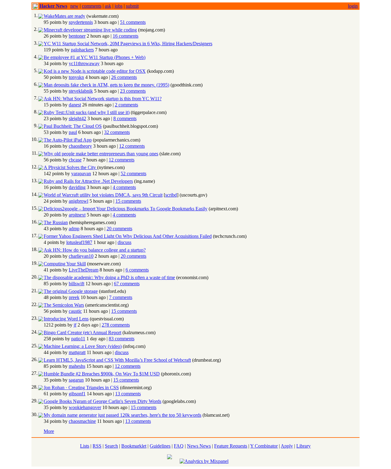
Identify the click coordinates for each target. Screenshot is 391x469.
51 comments (133, 22)
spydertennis (81, 22)
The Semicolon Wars (64, 305)
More (49, 431)
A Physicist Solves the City (70, 167)
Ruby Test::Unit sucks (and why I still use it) (87, 112)
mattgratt (77, 352)
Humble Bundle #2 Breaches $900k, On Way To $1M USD (102, 373)
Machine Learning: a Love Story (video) (83, 346)
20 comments (119, 228)
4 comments (124, 187)
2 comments (126, 104)
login (353, 6)
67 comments (127, 283)
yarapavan (81, 173)
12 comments (132, 146)
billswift (76, 283)
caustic (75, 311)
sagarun (76, 379)
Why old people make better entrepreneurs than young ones (101, 153)
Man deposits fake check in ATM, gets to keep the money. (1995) (106, 84)
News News (199, 446)
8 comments (125, 118)
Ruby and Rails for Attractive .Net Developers (88, 181)
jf (75, 324)
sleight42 (77, 118)
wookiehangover (85, 407)
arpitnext (77, 214)
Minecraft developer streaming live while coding (90, 29)
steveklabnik (81, 91)
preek (74, 297)
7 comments (120, 297)
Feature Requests (230, 446)
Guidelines (160, 446)
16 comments (125, 36)
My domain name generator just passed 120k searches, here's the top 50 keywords (122, 415)
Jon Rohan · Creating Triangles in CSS (81, 387)
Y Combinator (264, 446)
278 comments (116, 324)
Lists (84, 446)
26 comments (124, 77)
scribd (171, 195)
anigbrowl (78, 201)
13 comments (128, 393)
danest (75, 104)
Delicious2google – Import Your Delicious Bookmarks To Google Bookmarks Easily (125, 208)
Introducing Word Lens (66, 318)
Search (111, 446)
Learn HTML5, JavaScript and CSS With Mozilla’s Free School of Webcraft (117, 360)
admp (74, 228)
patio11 (78, 338)
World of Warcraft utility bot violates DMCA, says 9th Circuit (103, 195)
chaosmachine (82, 421)
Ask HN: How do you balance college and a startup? (95, 250)
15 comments (128, 201)
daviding (77, 187)
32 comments (117, 132)
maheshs (77, 366)
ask (108, 6)
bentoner (77, 36)
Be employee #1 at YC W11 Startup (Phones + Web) (94, 57)
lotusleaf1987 (79, 242)
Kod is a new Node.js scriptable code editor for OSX (95, 71)
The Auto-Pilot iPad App (68, 139)
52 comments (133, 173)
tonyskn (76, 77)
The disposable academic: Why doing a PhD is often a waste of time (109, 277)
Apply (287, 446)
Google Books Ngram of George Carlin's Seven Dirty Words (102, 401)
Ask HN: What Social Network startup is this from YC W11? (103, 98)
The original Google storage (71, 291)
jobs (118, 6)
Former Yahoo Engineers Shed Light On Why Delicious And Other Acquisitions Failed (128, 236)
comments (91, 6)
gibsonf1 (77, 393)
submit (132, 6)
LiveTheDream (83, 269)
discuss (124, 242)
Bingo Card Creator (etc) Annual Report (82, 332)
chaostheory (80, 146)
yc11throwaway (84, 63)
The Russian (56, 222)
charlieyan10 (81, 256)
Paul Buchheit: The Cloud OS (73, 126)
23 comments (133, 91)
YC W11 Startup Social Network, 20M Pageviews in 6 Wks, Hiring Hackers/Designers (128, 43)
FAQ (179, 446)
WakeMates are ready (64, 16)
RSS (97, 446)
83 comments (121, 338)
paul (73, 132)
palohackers (82, 49)
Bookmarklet (133, 446)
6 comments (137, 269)
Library (303, 446)
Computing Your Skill (65, 263)
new (74, 6)
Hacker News (53, 6)
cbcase (75, 159)
